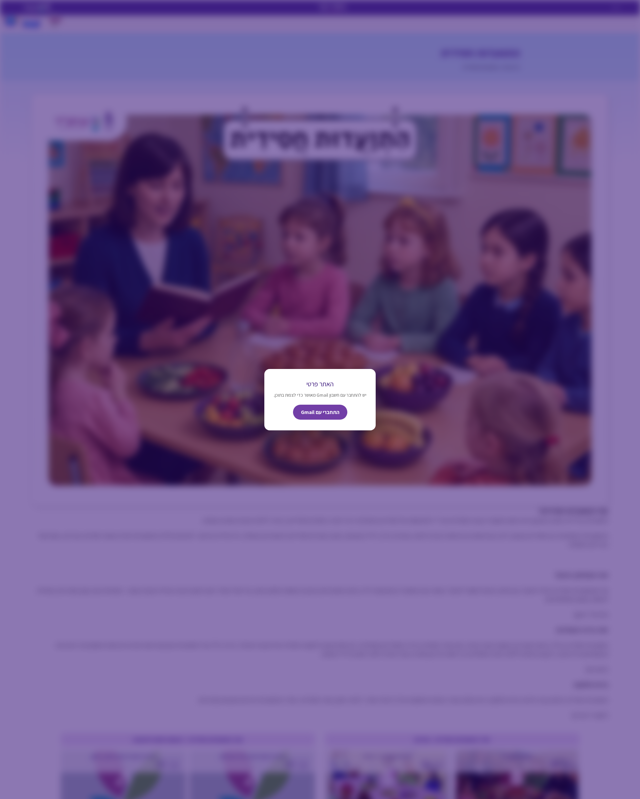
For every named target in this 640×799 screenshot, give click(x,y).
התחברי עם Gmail (320, 412)
